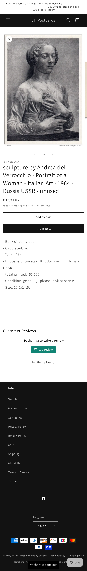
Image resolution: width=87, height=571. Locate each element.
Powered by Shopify (36, 555)
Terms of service (22, 561)
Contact (13, 481)
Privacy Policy (17, 426)
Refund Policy (17, 436)
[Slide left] (34, 154)
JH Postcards (18, 555)
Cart (11, 445)
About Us (14, 463)
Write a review (43, 349)
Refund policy (58, 555)
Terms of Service (18, 472)
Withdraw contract (43, 565)
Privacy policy (76, 555)
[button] (8, 20)
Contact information (66, 561)
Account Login (17, 408)
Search (12, 399)
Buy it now (43, 229)
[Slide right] (52, 154)
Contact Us (15, 417)
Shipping (22, 205)
